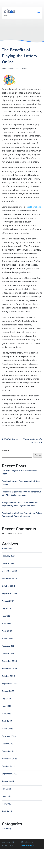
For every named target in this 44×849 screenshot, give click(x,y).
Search (5, 450)
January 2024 (8, 653)
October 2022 (8, 766)
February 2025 (9, 556)
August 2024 (8, 601)
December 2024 (9, 571)
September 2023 (9, 683)
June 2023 (7, 706)
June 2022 (7, 796)
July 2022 (6, 789)
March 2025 (7, 548)
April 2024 (7, 631)
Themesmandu (27, 845)
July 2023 (6, 698)
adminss (23, 69)
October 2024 (8, 586)
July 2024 (6, 608)
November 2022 (9, 758)
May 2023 (6, 713)
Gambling (6, 828)
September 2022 (9, 773)
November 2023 (9, 668)
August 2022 (8, 781)
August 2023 (8, 691)
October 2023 (8, 676)
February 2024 (9, 646)
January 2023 (8, 743)
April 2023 (7, 721)
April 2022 (7, 811)
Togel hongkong (33, 206)
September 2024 (9, 593)
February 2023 (9, 736)
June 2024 (7, 616)
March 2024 (7, 638)
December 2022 (9, 751)
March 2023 (7, 728)
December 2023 (9, 661)
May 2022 (6, 804)
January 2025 (8, 563)
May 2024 (6, 623)
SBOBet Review (10, 439)
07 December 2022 (10, 69)
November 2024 (9, 578)
